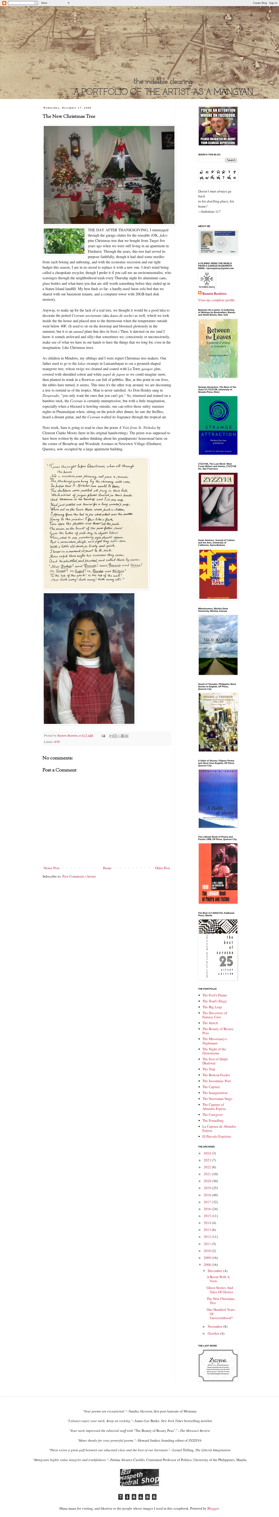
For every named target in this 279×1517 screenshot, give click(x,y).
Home (107, 868)
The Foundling (213, 1120)
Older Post (162, 868)
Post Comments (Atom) (79, 876)
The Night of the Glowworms (214, 1051)
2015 (208, 1215)
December (215, 1270)
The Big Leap (212, 1007)
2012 (208, 1236)
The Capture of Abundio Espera (214, 1106)
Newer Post (51, 868)
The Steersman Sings (217, 1098)
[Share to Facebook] (123, 736)
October (214, 1333)
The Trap (208, 1069)
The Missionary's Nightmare (214, 1040)
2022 (208, 1167)
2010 (208, 1250)
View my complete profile (216, 300)
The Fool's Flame (214, 995)
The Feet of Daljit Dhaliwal (215, 1061)
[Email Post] (103, 735)
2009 (208, 1257)
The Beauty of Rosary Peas (218, 1030)
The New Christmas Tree (221, 1300)
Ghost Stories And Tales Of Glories (220, 1289)
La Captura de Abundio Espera (219, 1128)
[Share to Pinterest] (127, 736)
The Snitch (210, 1023)
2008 (208, 1264)
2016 (208, 1208)
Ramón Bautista (214, 293)
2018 (208, 1195)
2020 (208, 1181)
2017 (208, 1202)
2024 (208, 1153)
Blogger (213, 1508)
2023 (208, 1160)
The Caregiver (212, 1114)
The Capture (211, 1086)
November (215, 1326)
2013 (208, 1229)
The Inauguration (215, 1092)
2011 (208, 1243)
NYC (57, 742)
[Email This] (111, 736)
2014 (208, 1222)
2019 (208, 1187)
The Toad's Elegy (214, 1001)
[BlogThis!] (115, 736)
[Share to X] (119, 736)
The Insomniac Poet (216, 1080)
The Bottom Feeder (216, 1075)
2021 (208, 1174)
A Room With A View (218, 1278)
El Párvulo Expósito (216, 1136)
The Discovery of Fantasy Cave (214, 1015)
